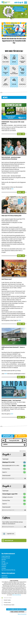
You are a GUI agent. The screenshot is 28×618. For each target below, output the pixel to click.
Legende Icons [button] (10, 533)
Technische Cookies (8, 597)
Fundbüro (4, 564)
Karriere (4, 559)
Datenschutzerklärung (16, 594)
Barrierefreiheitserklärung (8, 570)
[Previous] (3, 440)
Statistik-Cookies (7, 600)
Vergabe (4, 568)
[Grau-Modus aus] (17, 2)
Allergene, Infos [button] (9, 478)
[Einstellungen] (22, 2)
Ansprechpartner (6, 556)
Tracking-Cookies (7, 602)
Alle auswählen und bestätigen (16, 609)
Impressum (4, 575)
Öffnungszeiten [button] (9, 526)
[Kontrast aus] (18, 2)
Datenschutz (5, 577)
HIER (19, 320)
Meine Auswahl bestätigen (17, 611)
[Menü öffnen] (25, 2)
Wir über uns (5, 563)
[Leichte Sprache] (15, 2)
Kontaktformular (6, 558)
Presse (3, 561)
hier (12, 188)
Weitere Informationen (22, 614)
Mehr (19, 134)
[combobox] (14, 444)
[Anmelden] (20, 2)
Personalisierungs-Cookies (9, 604)
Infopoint (4, 566)
